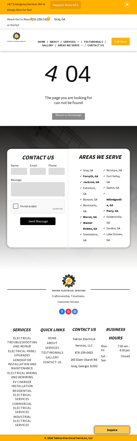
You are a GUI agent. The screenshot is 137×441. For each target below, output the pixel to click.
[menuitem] (42, 41)
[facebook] (62, 312)
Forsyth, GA (90, 176)
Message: (16, 180)
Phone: (53, 165)
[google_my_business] (75, 312)
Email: (33, 165)
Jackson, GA (91, 182)
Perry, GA (112, 211)
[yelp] (68, 312)
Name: (15, 165)
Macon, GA (90, 217)
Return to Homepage (68, 115)
